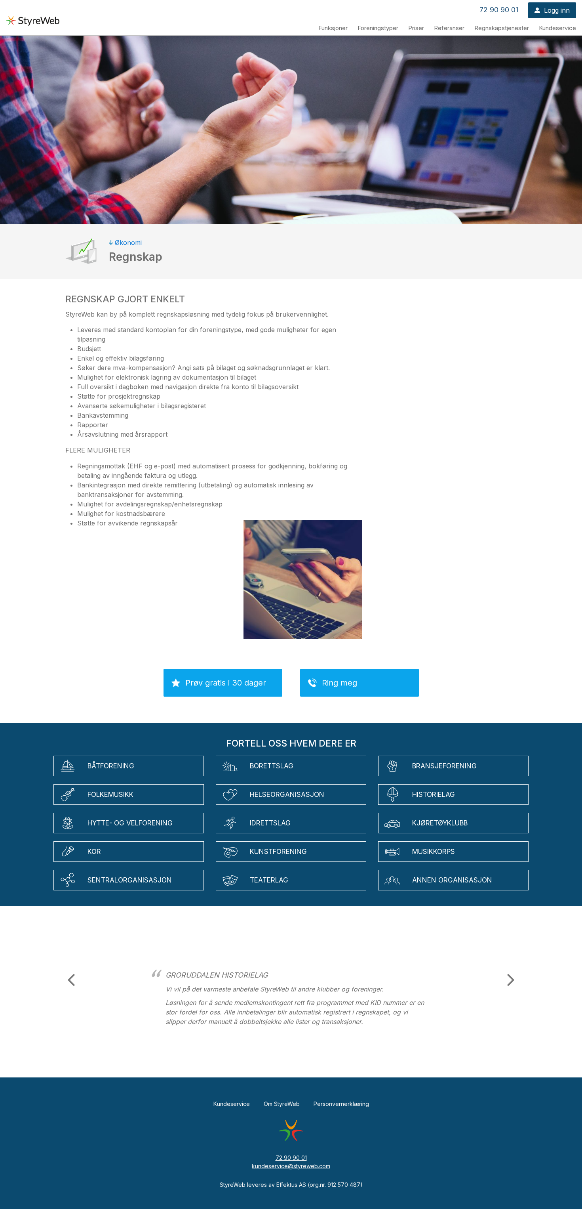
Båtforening (110, 766)
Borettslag (271, 766)
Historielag (433, 794)
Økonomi (128, 242)
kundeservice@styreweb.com (291, 1166)
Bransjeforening (444, 766)
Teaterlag (269, 880)
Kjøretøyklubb (440, 823)
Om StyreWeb (282, 1103)
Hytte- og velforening (130, 823)
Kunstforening (278, 852)
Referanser (449, 28)
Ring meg (339, 683)
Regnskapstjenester (501, 28)
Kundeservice (557, 28)
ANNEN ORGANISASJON (452, 880)
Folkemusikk (110, 794)
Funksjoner (333, 28)
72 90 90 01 (498, 10)
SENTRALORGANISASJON (129, 880)
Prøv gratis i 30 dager (225, 683)
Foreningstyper (378, 28)
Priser (416, 28)
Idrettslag (270, 823)
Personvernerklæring (341, 1103)
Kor (94, 852)
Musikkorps (433, 852)
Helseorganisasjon (287, 794)
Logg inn (557, 10)
